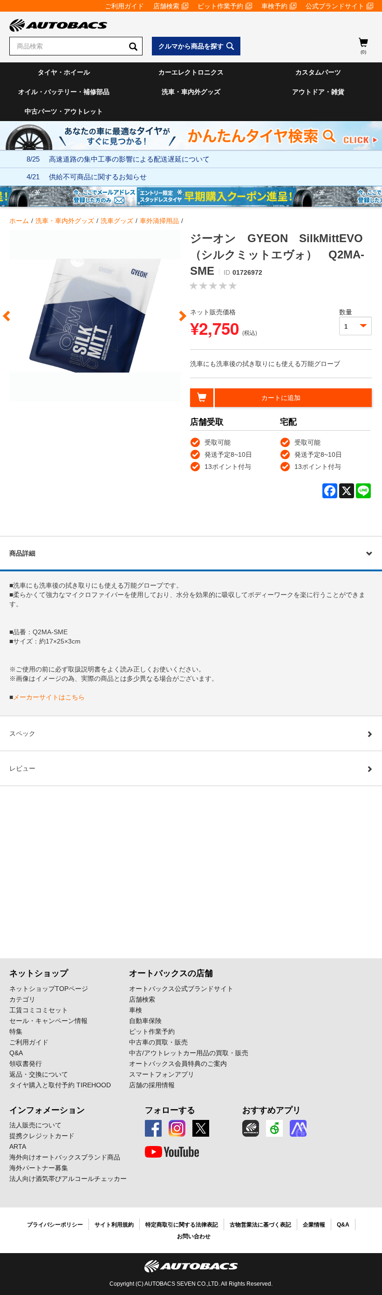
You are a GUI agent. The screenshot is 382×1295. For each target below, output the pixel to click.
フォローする (170, 1110)
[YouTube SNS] (172, 1152)
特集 (15, 1031)
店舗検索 (166, 6)
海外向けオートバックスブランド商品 (64, 1157)
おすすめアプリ (271, 1110)
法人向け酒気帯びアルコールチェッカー (68, 1178)
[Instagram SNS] (177, 1128)
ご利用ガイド (124, 6)
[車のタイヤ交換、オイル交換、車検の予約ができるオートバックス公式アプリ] (250, 1128)
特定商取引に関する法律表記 (181, 1224)
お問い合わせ (194, 1236)
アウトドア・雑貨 (318, 91)
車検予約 (274, 6)
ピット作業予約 (220, 6)
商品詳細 (22, 553)
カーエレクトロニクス (191, 72)
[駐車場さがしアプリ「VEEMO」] (274, 1128)
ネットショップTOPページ (48, 988)
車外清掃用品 (159, 220)
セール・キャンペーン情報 (48, 1020)
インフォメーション (47, 1110)
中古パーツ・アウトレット (64, 111)
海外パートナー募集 (38, 1168)
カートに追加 (280, 397)
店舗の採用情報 (152, 1085)
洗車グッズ (117, 220)
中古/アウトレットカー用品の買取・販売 (188, 1053)
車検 (135, 1010)
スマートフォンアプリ (161, 1074)
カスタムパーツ (318, 72)
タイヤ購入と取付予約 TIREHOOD (60, 1085)
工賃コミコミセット (38, 1010)
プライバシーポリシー (55, 1224)
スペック (22, 733)
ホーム (19, 220)
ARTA (17, 1146)
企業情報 (314, 1224)
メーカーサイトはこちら (49, 697)
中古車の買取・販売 (158, 1042)
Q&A (16, 1053)
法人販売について (35, 1125)
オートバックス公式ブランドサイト (181, 988)
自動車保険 (145, 1020)
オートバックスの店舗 (171, 973)
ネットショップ (38, 973)
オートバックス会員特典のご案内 (178, 1063)
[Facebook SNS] (153, 1128)
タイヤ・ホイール (64, 72)
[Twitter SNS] (200, 1128)
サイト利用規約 (114, 1224)
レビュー (22, 768)
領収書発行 (25, 1063)
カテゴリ (22, 999)
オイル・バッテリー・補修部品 (63, 91)
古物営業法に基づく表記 (260, 1224)
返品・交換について (38, 1074)
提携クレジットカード (42, 1135)
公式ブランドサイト (335, 6)
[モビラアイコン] (298, 1128)
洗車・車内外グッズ (191, 91)
